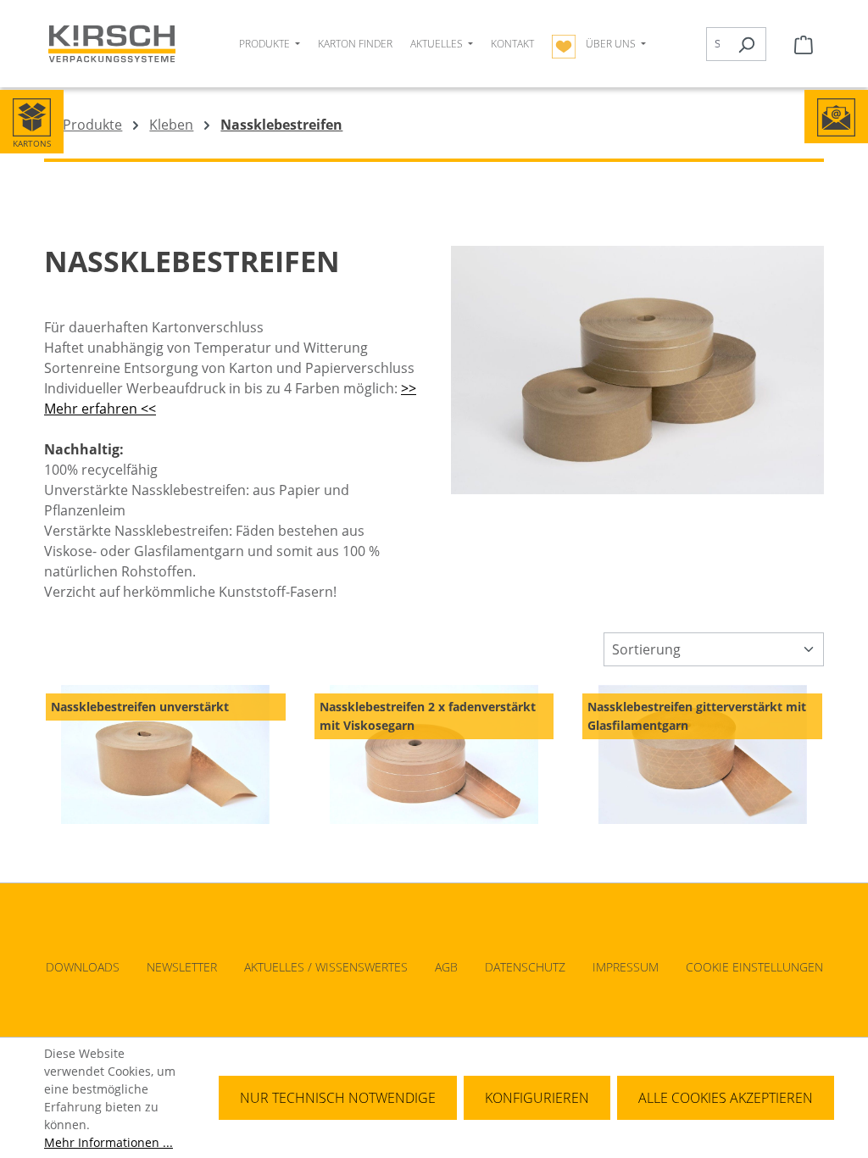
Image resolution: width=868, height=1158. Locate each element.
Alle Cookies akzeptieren (725, 1097)
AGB (446, 967)
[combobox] (716, 44)
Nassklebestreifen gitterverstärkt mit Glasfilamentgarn (696, 716)
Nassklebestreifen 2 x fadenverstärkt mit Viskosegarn (428, 716)
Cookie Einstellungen (754, 967)
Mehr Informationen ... (108, 1142)
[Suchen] (746, 44)
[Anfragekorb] (803, 44)
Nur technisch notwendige (338, 1097)
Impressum (626, 967)
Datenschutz (525, 967)
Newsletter (182, 967)
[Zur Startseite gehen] (112, 44)
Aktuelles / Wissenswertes (326, 967)
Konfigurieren (537, 1097)
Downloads (83, 967)
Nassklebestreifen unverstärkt (140, 707)
